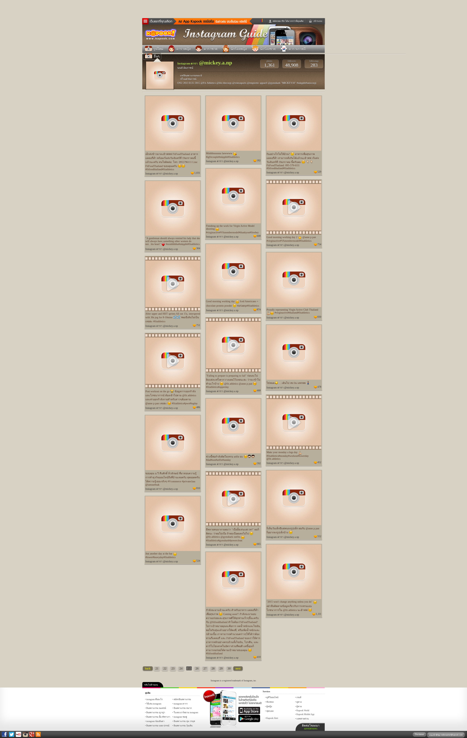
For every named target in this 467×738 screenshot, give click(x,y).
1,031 (197, 173)
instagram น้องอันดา (155, 721)
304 (198, 248)
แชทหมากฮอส (279, 687)
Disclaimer (419, 734)
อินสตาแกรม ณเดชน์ (156, 708)
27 (205, 668)
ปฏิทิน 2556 (188, 687)
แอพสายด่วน (302, 718)
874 (259, 309)
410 (259, 657)
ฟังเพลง (270, 702)
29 (221, 668)
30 (229, 668)
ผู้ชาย (299, 706)
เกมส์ (298, 697)
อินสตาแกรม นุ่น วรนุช (184, 721)
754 (319, 244)
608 (259, 236)
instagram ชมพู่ (180, 717)
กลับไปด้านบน (151, 685)
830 (319, 317)
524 (198, 560)
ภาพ (170, 687)
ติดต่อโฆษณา (310, 727)
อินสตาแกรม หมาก (183, 708)
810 (198, 488)
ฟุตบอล (269, 711)
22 (164, 668)
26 (197, 668)
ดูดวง (299, 702)
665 (259, 544)
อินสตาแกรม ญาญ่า (155, 712)
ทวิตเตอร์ (224, 687)
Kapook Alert (272, 718)
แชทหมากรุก (297, 687)
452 (319, 462)
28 (213, 668)
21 (156, 668)
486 (198, 407)
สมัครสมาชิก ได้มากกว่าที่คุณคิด (288, 21)
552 (319, 536)
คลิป (151, 687)
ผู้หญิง (269, 706)
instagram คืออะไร (154, 699)
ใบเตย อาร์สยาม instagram (186, 712)
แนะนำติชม (435, 735)
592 (259, 463)
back (147, 668)
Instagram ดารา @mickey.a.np (161, 173)
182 (259, 160)
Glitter (315, 687)
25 (189, 668)
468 (259, 390)
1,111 (318, 614)
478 (319, 386)
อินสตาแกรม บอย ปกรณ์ (157, 725)
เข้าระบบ (318, 21)
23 (172, 668)
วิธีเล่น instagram (153, 703)
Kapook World (302, 710)
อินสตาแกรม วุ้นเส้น (183, 725)
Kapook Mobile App (305, 714)
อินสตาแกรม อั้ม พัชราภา (158, 717)
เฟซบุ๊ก (206, 687)
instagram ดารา (243, 687)
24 (181, 668)
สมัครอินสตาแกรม (182, 699)
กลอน (261, 687)
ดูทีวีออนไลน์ (272, 697)
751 (198, 325)
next (238, 668)
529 (319, 171)
